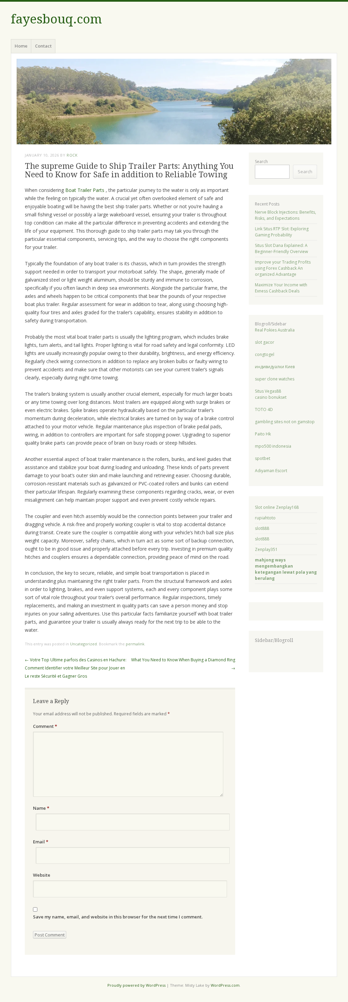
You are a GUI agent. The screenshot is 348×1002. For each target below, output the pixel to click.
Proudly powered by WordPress (136, 985)
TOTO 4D (264, 409)
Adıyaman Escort (271, 470)
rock (72, 155)
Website (41, 875)
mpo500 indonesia (273, 446)
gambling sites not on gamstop (285, 422)
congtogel (264, 354)
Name (41, 808)
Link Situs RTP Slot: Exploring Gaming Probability (282, 232)
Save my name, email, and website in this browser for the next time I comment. (118, 917)
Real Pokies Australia (275, 330)
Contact (43, 46)
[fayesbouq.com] (174, 101)
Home (21, 46)
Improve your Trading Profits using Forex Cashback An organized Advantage (283, 268)
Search (261, 161)
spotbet (262, 458)
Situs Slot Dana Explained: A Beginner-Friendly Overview (281, 248)
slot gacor (264, 342)
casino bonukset (270, 397)
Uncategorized (83, 643)
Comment (45, 726)
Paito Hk (263, 434)
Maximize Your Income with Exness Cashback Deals (281, 288)
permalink (135, 643)
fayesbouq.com (56, 19)
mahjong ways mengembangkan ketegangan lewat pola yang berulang (286, 569)
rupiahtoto (265, 518)
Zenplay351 (266, 549)
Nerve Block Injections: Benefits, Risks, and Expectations (285, 215)
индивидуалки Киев (275, 367)
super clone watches (274, 379)
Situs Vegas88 (268, 391)
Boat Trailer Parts (84, 190)
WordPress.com (225, 985)
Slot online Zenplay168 (277, 507)
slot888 (262, 528)
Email (40, 842)
